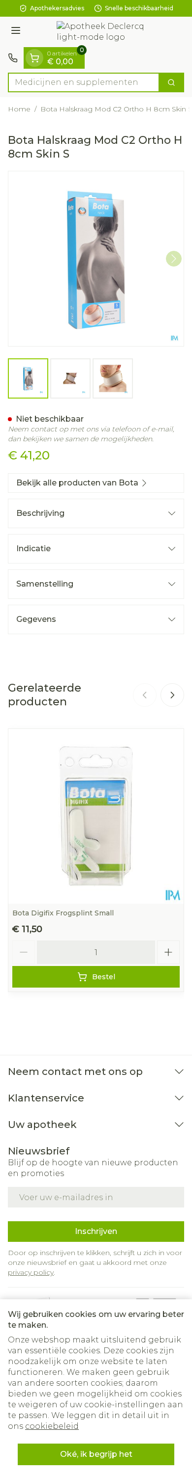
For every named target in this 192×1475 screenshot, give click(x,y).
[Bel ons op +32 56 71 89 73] (13, 58)
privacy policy (31, 1272)
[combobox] (84, 82)
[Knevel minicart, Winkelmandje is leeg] (34, 58)
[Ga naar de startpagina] (106, 32)
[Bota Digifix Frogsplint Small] (96, 816)
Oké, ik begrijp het (96, 1454)
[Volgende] (174, 259)
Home (19, 109)
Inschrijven (96, 1231)
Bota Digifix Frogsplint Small (63, 913)
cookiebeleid (52, 1426)
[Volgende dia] (172, 695)
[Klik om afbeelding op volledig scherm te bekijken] (96, 258)
